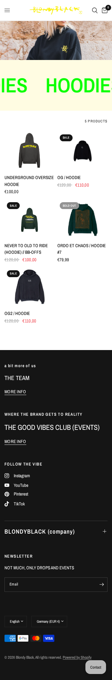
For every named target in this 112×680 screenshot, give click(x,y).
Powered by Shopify (77, 657)
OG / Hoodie (69, 177)
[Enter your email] (102, 584)
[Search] (95, 10)
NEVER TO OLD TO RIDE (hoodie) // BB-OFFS (26, 249)
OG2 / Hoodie (17, 313)
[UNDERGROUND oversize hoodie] (29, 151)
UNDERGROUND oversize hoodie (29, 180)
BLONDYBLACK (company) (39, 531)
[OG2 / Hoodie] (29, 287)
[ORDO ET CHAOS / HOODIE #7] (82, 219)
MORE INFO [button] (15, 391)
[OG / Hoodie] (82, 151)
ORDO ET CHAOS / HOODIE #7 (81, 249)
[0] (104, 10)
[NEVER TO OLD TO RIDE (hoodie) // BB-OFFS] (29, 219)
